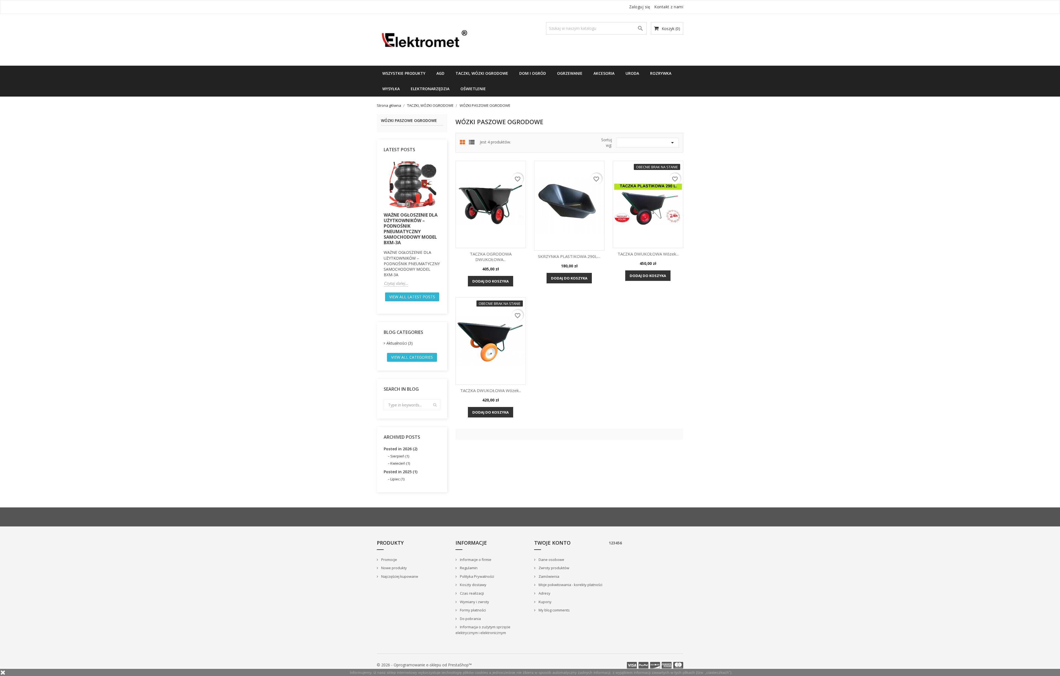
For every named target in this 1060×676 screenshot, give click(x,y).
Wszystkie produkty (403, 73)
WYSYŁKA (391, 88)
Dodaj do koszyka (490, 281)
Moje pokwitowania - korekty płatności (570, 584)
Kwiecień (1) (400, 463)
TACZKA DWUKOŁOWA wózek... (648, 254)
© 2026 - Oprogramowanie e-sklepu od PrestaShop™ (424, 664)
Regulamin (468, 567)
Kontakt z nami (668, 6)
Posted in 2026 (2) (400, 448)
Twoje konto (552, 542)
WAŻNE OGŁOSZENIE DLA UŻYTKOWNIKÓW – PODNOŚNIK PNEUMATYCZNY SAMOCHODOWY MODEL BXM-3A (411, 229)
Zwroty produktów (553, 567)
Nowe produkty (393, 567)
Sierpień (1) (399, 456)
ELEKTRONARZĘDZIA (430, 88)
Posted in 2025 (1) (400, 471)
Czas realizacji (471, 593)
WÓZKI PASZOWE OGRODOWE (409, 120)
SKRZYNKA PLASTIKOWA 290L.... (569, 256)
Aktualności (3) (399, 343)
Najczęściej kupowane (399, 576)
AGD (440, 73)
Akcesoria (603, 73)
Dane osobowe (551, 559)
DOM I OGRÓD (532, 73)
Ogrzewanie (569, 73)
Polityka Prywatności (476, 576)
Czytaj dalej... (396, 283)
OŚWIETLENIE (473, 88)
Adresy (544, 593)
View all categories (412, 357)
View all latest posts (412, 296)
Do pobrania (470, 618)
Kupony (545, 601)
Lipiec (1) (397, 479)
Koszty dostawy (472, 584)
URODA (632, 73)
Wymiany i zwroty (474, 601)
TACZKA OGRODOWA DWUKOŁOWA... (491, 256)
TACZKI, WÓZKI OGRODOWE (481, 73)
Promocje (388, 559)
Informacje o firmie (475, 559)
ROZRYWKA (660, 73)
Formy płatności (472, 610)
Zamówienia (548, 576)
